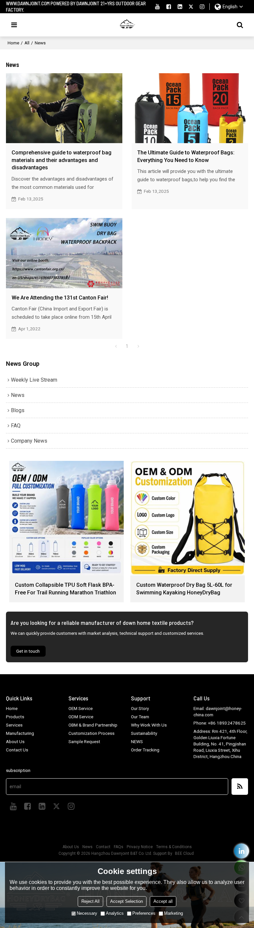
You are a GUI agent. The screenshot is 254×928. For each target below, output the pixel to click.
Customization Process (91, 733)
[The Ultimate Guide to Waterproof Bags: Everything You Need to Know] (190, 108)
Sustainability (144, 733)
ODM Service (80, 716)
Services (14, 725)
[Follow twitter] (191, 6)
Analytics (115, 913)
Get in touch (28, 651)
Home (13, 42)
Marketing (173, 913)
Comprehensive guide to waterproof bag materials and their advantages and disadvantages (61, 160)
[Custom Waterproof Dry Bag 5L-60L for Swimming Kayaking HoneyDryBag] (187, 518)
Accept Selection (126, 901)
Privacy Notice (140, 847)
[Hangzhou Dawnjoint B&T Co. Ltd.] (127, 25)
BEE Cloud (184, 853)
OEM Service (80, 708)
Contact (103, 847)
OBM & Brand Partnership (92, 725)
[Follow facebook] (169, 6)
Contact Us (17, 749)
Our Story (140, 708)
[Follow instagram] (202, 6)
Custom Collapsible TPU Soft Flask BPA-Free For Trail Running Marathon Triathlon (65, 589)
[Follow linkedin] (180, 6)
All (26, 42)
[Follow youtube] (157, 6)
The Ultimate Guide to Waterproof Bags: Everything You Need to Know (185, 156)
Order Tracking (145, 749)
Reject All (90, 901)
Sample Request (84, 741)
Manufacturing (20, 733)
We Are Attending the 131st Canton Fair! (60, 298)
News (87, 847)
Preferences (143, 913)
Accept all (163, 901)
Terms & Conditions (174, 847)
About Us (15, 741)
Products (15, 716)
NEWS (137, 741)
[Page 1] (116, 346)
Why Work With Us (149, 725)
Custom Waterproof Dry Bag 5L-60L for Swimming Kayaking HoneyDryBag (184, 589)
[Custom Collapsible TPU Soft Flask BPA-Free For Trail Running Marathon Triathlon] (66, 518)
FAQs (118, 847)
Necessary (87, 913)
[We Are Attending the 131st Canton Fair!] (64, 253)
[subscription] (240, 786)
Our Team (140, 716)
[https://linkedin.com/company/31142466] (241, 851)
